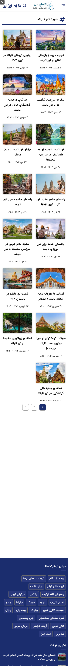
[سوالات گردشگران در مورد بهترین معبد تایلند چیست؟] (51, 323)
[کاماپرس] (43, 6)
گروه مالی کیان (55, 586)
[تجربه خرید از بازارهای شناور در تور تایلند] (51, 40)
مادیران (60, 634)
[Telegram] (15, 5)
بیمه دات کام (56, 578)
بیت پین (45, 634)
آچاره (42, 602)
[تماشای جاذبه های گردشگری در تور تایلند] (51, 372)
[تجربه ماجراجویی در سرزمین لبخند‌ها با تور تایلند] (17, 228)
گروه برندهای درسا (33, 578)
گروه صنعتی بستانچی (51, 618)
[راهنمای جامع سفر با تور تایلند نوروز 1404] (51, 184)
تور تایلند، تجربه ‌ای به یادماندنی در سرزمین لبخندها (50, 154)
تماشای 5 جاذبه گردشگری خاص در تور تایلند (17, 105)
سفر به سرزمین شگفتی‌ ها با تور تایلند (50, 102)
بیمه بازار (21, 610)
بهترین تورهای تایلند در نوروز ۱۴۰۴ (17, 58)
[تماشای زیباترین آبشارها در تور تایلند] (17, 323)
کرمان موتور (21, 626)
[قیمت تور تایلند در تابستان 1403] (17, 278)
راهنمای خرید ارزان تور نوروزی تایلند (50, 246)
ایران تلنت (36, 586)
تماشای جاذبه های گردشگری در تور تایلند (51, 391)
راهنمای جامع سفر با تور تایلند (17, 202)
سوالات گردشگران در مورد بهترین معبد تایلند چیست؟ (51, 343)
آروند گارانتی (40, 626)
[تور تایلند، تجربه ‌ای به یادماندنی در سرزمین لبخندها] (51, 134)
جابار (8, 602)
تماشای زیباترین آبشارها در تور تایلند (17, 341)
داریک (31, 602)
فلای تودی (58, 626)
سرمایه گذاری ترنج (53, 610)
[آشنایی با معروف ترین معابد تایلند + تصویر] (51, 278)
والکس (33, 594)
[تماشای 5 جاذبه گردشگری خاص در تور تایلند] (17, 84)
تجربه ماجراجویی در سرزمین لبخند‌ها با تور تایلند (17, 249)
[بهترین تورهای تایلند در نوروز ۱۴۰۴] (17, 40)
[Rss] (19, 5)
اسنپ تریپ (57, 602)
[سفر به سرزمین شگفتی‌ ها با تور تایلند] (51, 84)
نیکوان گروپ (17, 594)
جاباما (19, 602)
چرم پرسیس (26, 618)
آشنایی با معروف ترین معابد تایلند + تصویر (50, 296)
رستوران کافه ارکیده (53, 594)
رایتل (8, 610)
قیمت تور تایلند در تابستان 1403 (17, 296)
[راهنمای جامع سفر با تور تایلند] (17, 184)
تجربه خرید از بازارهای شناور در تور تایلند (51, 58)
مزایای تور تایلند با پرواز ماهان (17, 152)
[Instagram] (10, 5)
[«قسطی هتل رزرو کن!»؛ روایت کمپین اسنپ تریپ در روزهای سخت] (62, 657)
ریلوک (34, 610)
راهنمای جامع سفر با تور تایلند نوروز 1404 (50, 202)
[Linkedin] (4, 5)
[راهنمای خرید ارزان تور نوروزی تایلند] (51, 228)
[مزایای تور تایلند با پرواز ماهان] (17, 134)
